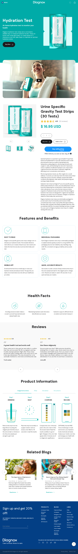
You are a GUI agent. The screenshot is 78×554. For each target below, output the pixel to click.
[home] (39, 2)
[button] (4, 2)
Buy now (45, 141)
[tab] (23, 390)
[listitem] (19, 121)
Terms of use (72, 551)
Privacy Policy (64, 551)
